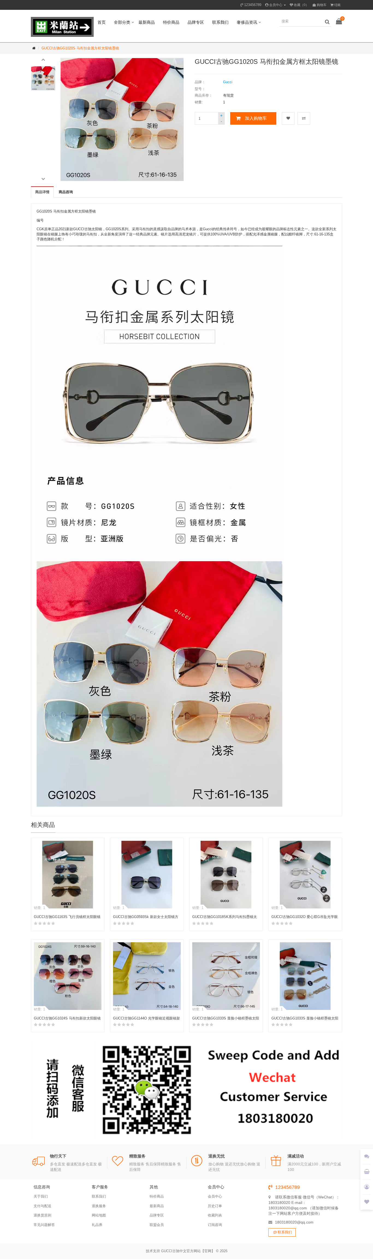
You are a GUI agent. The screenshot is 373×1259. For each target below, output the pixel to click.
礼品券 (97, 1225)
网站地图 (99, 1215)
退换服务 (99, 1206)
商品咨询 (66, 192)
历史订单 (215, 1206)
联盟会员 (157, 1225)
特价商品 (171, 22)
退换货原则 (42, 1215)
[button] (43, 59)
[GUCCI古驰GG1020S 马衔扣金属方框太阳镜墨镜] (43, 78)
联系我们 (220, 22)
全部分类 (122, 22)
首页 (101, 22)
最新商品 (146, 22)
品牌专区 (196, 22)
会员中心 (215, 1196)
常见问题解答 (44, 1225)
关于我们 (41, 1196)
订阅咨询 (215, 1225)
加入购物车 (256, 118)
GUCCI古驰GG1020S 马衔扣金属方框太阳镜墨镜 (80, 48)
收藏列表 (215, 1215)
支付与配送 (42, 1206)
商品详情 (42, 192)
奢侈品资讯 (247, 22)
